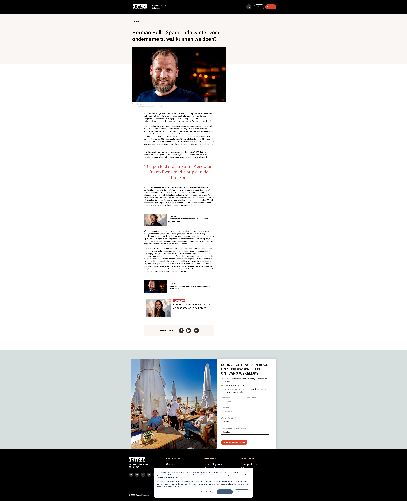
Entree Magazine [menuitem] (213, 464)
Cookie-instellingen (208, 492)
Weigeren (241, 492)
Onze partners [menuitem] (249, 464)
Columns (138, 21)
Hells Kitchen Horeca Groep (181, 113)
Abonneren (271, 7)
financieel (140, 104)
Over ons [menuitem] (171, 464)
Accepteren (225, 492)
